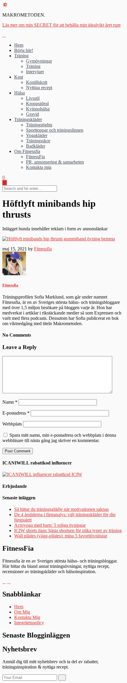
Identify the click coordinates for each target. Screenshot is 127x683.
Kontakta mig (38, 167)
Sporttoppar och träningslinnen (54, 130)
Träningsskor (38, 140)
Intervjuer (35, 71)
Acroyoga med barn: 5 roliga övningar (50, 525)
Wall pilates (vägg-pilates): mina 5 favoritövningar (60, 535)
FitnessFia (35, 156)
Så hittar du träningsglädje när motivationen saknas (61, 509)
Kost (18, 76)
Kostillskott (36, 82)
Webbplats (12, 423)
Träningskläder (28, 119)
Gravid (32, 114)
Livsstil (33, 98)
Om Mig (22, 611)
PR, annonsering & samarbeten (55, 161)
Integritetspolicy (29, 622)
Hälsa (19, 92)
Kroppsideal (37, 103)
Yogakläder (36, 135)
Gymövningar (39, 60)
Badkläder (35, 146)
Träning (21, 55)
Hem (18, 45)
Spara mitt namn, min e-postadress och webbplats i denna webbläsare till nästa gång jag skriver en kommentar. (59, 438)
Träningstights (39, 124)
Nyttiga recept (39, 87)
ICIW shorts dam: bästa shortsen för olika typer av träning (68, 530)
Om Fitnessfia (27, 151)
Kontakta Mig (27, 617)
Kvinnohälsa (38, 108)
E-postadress (16, 412)
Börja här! (23, 50)
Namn (9, 402)
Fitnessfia (43, 248)
